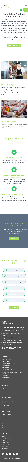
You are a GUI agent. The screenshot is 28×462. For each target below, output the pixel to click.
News (3, 427)
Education (4, 394)
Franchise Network (6, 390)
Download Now (14, 238)
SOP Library (5, 375)
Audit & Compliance (7, 367)
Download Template (14, 45)
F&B (3, 388)
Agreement (5, 448)
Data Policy (5, 446)
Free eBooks (5, 422)
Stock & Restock (6, 377)
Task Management (6, 359)
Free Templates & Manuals (8, 420)
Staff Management (7, 369)
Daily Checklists (6, 361)
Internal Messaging (6, 365)
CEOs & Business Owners (8, 400)
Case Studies (5, 423)
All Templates (14, 307)
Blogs (3, 425)
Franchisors (5, 403)
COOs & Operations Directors (9, 401)
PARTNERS (4, 433)
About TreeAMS (6, 438)
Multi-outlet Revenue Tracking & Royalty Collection (12, 373)
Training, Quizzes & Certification (10, 363)
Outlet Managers (6, 405)
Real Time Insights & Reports (9, 371)
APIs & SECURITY (6, 411)
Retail (3, 392)
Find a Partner (5, 442)
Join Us (4, 440)
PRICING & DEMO (6, 414)
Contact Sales (5, 444)
